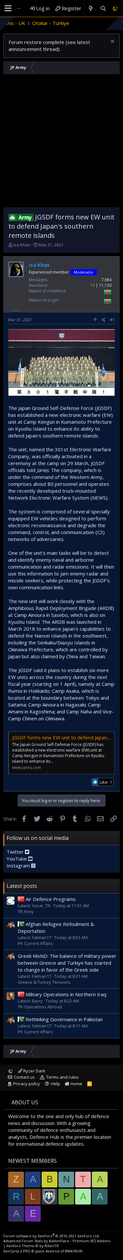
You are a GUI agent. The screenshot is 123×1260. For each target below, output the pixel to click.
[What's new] (91, 8)
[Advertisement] (61, 142)
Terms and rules (62, 1077)
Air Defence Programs (51, 899)
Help (55, 1084)
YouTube (17, 858)
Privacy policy (26, 1084)
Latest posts (22, 885)
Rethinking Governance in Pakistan (64, 1019)
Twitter (16, 851)
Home (76, 1084)
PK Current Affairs (35, 943)
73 (92, 285)
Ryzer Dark (33, 1071)
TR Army (26, 911)
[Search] (103, 8)
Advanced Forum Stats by (56, 1240)
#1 (112, 320)
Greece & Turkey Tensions (44, 982)
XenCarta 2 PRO (17, 1251)
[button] (8, 8)
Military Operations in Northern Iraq (66, 994)
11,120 (105, 285)
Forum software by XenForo (51, 1235)
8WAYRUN (73, 1251)
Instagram (19, 865)
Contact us (24, 1077)
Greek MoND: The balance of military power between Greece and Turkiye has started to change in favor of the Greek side (67, 963)
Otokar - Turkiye (34, 23)
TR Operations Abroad (40, 1007)
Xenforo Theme (33, 1245)
